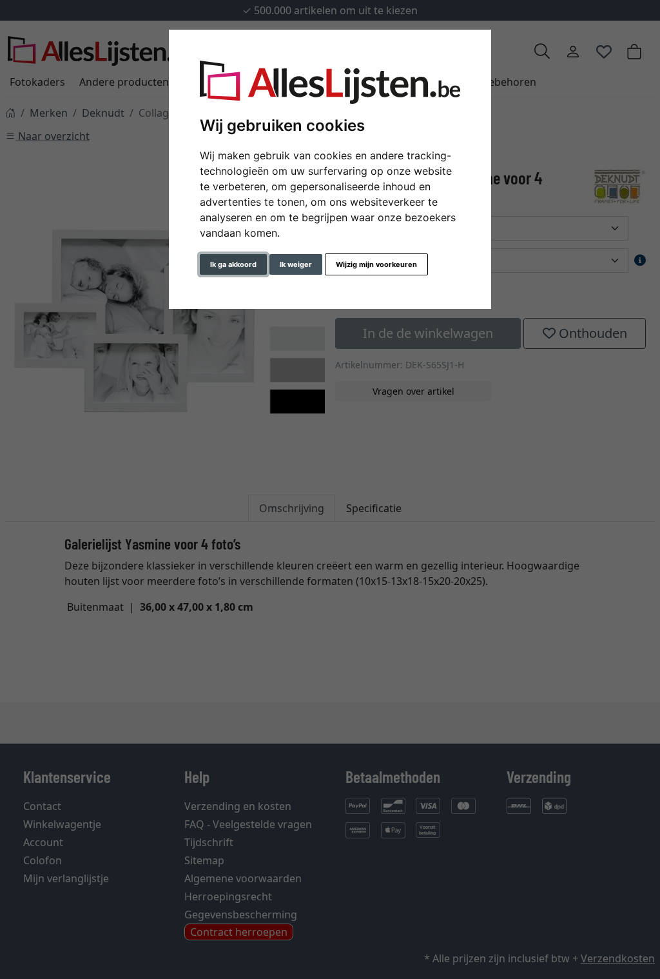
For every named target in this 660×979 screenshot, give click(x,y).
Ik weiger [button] (296, 264)
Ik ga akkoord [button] (233, 264)
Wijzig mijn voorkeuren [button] (376, 264)
